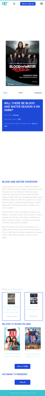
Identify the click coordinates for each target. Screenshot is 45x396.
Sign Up (31, 4)
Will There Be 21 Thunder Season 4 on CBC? (34, 309)
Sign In (24, 4)
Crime (15, 289)
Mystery (20, 289)
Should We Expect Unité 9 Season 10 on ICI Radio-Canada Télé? (11, 309)
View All (22, 382)
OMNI (5, 93)
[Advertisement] (22, 22)
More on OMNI (22, 366)
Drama (9, 289)
